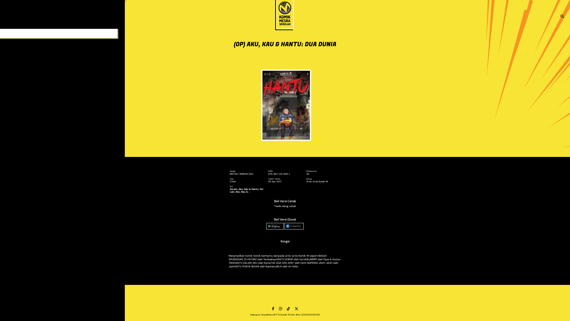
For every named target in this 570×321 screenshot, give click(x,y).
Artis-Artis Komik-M (317, 181)
